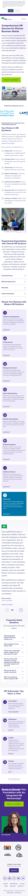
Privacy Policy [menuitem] (10, 892)
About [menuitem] (6, 886)
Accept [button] (10, 10)
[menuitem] (5, 878)
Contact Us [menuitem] (20, 886)
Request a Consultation (11, 80)
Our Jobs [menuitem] (22, 883)
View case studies (7, 604)
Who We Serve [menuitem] (14, 883)
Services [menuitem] (6, 883)
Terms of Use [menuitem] (18, 892)
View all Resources (14, 779)
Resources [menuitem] (12, 886)
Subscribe (14, 870)
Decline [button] (17, 10)
